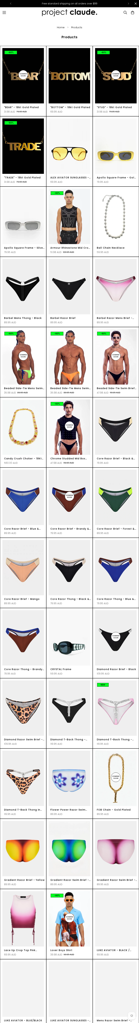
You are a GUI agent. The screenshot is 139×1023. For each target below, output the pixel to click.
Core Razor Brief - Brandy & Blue (69, 529)
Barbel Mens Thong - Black (23, 318)
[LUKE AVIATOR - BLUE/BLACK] (23, 989)
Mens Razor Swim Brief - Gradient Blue (113, 1020)
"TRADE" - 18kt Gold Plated (22, 177)
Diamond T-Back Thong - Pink (114, 739)
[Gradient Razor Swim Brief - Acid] (69, 848)
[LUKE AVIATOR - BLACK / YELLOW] (116, 918)
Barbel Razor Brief (63, 318)
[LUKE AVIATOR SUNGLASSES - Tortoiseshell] (69, 989)
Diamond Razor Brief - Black (116, 669)
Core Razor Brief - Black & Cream (115, 458)
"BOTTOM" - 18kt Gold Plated (70, 107)
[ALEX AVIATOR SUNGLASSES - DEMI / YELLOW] (69, 146)
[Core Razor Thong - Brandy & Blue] (23, 638)
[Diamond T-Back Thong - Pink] (116, 708)
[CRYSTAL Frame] (69, 638)
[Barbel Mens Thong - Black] (23, 286)
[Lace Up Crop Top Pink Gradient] (23, 918)
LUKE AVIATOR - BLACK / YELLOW (113, 950)
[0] (132, 12)
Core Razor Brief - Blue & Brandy (21, 529)
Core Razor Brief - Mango (22, 599)
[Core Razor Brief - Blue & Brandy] (23, 497)
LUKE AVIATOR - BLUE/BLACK (23, 1020)
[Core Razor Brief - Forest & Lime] (116, 497)
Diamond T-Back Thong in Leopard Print (22, 810)
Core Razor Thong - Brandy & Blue (23, 669)
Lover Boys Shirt (61, 950)
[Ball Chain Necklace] (116, 216)
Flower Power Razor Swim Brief (67, 810)
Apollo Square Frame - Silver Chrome (24, 248)
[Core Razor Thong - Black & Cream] (69, 567)
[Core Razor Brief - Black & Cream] (116, 427)
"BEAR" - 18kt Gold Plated (21, 107)
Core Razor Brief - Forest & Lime (116, 529)
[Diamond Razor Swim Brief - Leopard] (23, 708)
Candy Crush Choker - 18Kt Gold (23, 458)
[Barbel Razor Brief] (69, 286)
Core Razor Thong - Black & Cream (69, 599)
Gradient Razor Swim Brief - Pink (116, 880)
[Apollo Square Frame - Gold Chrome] (116, 146)
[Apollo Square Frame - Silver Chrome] (23, 216)
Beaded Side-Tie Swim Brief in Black (116, 388)
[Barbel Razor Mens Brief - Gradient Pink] (116, 286)
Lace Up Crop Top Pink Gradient (19, 950)
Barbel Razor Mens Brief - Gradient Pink (114, 318)
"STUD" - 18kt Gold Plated (114, 107)
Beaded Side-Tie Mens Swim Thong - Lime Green (23, 388)
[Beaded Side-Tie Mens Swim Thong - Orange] (69, 357)
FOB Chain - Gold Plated (114, 809)
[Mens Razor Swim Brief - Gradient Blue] (116, 989)
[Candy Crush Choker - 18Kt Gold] (23, 427)
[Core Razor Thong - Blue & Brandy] (116, 567)
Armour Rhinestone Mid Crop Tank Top (70, 248)
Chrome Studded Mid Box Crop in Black (67, 458)
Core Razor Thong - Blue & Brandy (115, 599)
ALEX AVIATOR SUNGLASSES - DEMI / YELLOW (69, 177)
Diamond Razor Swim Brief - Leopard (23, 739)
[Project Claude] (69, 12)
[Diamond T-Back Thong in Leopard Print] (23, 778)
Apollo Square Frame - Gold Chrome (116, 177)
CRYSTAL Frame (60, 669)
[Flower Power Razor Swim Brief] (69, 778)
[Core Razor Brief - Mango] (23, 567)
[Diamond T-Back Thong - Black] (69, 708)
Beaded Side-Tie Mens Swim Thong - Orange (69, 388)
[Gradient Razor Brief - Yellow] (23, 848)
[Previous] (10, 3)
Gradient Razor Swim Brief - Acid (69, 880)
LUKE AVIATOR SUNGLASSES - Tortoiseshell (69, 1020)
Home (61, 27)
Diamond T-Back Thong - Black (68, 739)
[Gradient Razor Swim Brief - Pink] (116, 848)
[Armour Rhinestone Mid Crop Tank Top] (69, 216)
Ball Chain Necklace (111, 247)
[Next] (128, 3)
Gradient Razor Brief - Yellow (24, 880)
